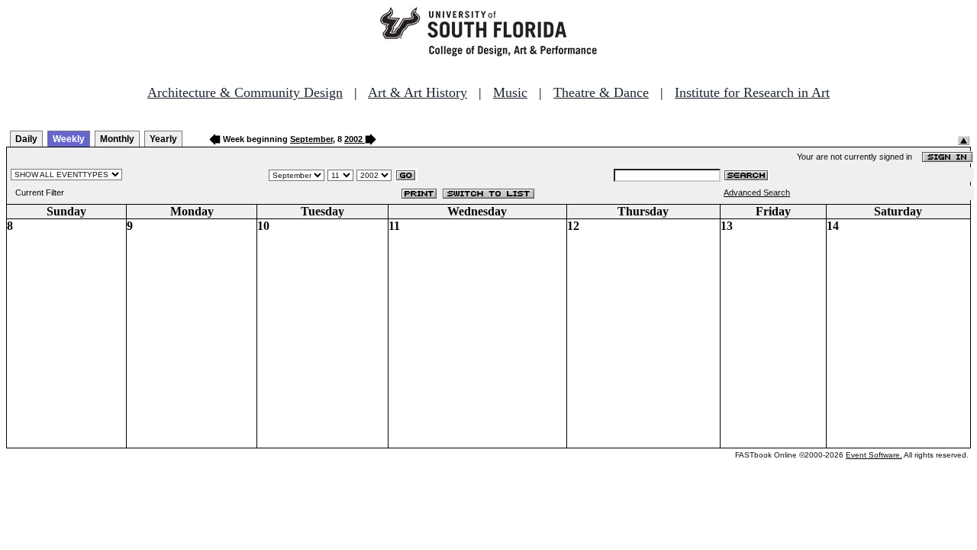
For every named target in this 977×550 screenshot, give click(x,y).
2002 (353, 139)
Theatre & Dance (601, 92)
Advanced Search (757, 192)
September (311, 139)
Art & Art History (417, 92)
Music (510, 92)
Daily (26, 139)
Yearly (163, 139)
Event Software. (874, 455)
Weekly (69, 139)
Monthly (117, 139)
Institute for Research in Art (752, 92)
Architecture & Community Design (245, 92)
